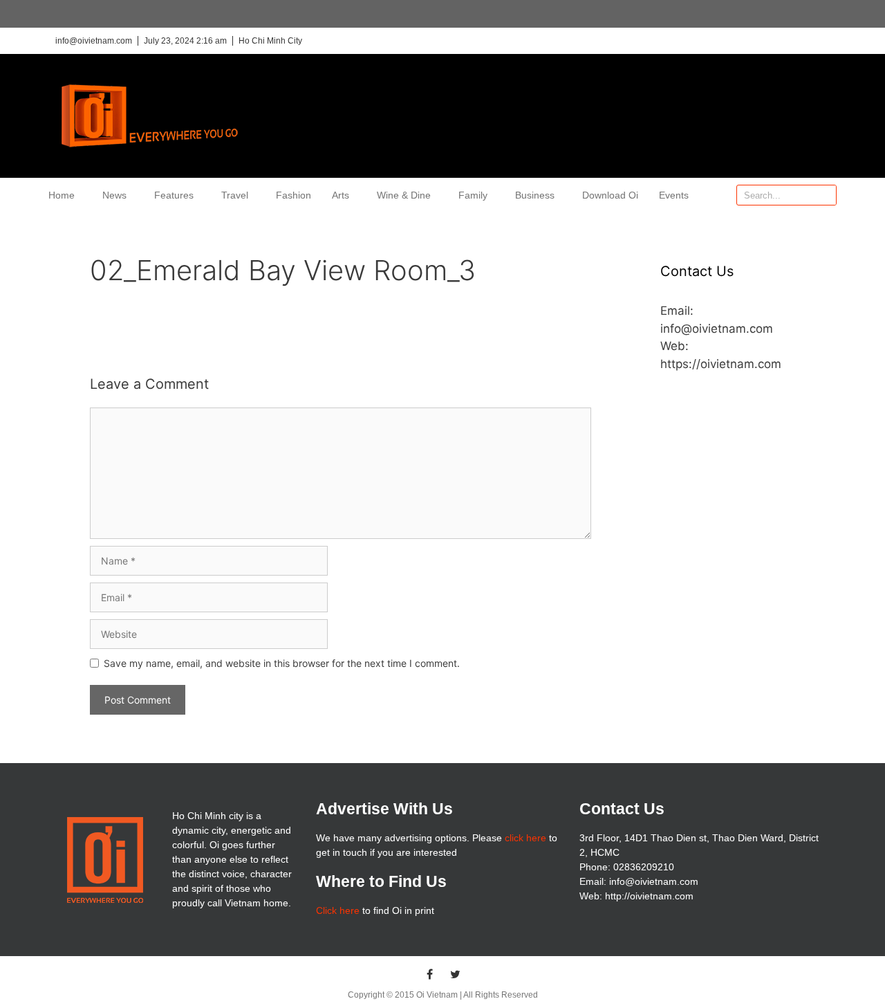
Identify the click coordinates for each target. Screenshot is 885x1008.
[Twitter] (456, 974)
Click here (338, 910)
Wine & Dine (404, 195)
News (114, 195)
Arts (340, 195)
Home (61, 195)
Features (174, 195)
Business (535, 195)
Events (674, 195)
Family (472, 195)
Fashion (293, 195)
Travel (234, 195)
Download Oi (610, 195)
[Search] (825, 195)
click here (525, 837)
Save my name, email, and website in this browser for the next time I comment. (282, 663)
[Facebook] (430, 974)
